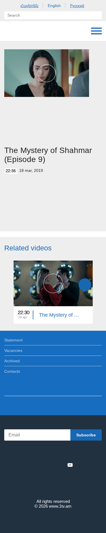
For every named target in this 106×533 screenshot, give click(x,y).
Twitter (41, 464)
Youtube (70, 464)
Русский (77, 5)
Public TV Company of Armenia (10, 31)
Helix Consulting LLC (53, 519)
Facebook (33, 464)
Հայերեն (29, 5)
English (54, 5)
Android (68, 452)
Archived (12, 361)
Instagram (60, 464)
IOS (37, 452)
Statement (13, 340)
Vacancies (13, 350)
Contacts (12, 371)
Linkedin (51, 464)
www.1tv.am (60, 506)
